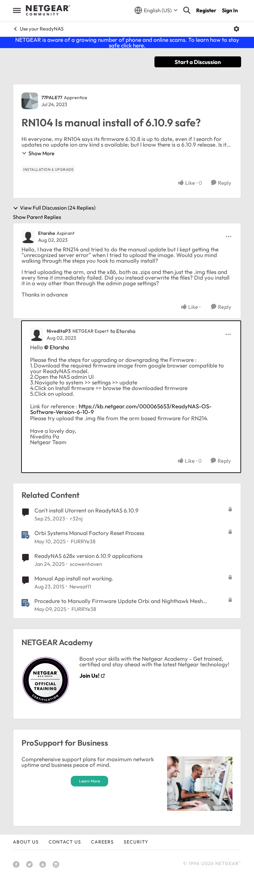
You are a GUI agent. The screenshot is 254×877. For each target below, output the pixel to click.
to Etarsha (123, 331)
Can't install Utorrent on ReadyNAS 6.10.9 (86, 510)
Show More (41, 153)
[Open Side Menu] (17, 10)
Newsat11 (80, 586)
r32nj (76, 518)
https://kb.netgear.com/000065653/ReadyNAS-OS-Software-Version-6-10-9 (121, 409)
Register (206, 10)
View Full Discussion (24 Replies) (58, 208)
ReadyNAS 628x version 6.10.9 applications (88, 555)
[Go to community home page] (48, 10)
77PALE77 (51, 97)
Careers (102, 842)
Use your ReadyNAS (42, 29)
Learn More (89, 780)
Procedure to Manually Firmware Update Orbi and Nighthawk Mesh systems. (118, 601)
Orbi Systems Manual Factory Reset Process (89, 532)
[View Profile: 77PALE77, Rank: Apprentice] (29, 101)
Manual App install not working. (73, 578)
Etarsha (46, 233)
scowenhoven (86, 564)
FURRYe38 (83, 541)
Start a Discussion (198, 61)
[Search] (187, 10)
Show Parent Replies (37, 217)
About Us (26, 842)
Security (136, 842)
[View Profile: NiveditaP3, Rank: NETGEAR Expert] (36, 334)
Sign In (230, 10)
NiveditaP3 (59, 331)
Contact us (65, 842)
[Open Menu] (236, 29)
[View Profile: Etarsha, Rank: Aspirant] (28, 236)
